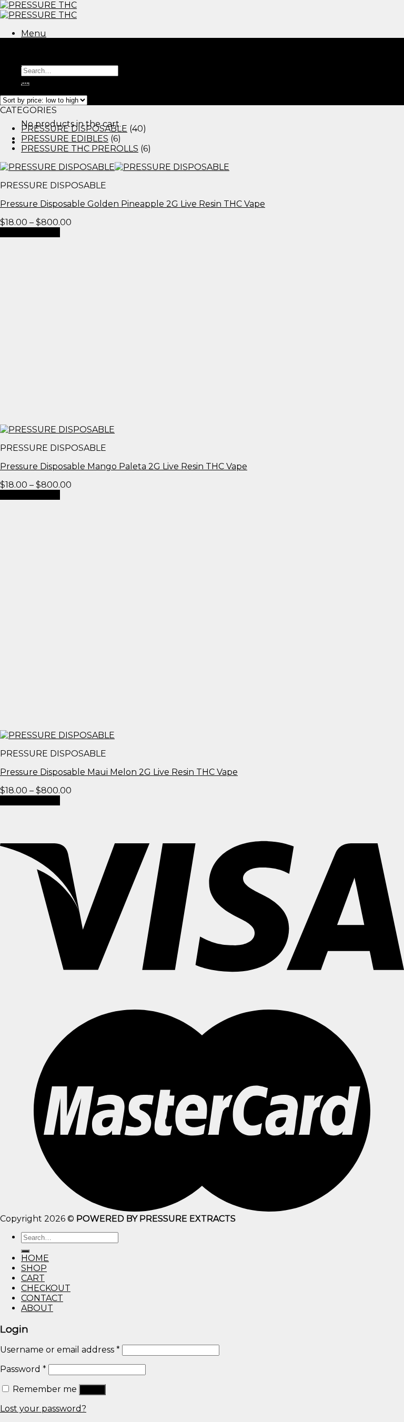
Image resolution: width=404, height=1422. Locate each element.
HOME (35, 1258)
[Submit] (25, 1251)
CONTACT (42, 1298)
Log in (92, 1390)
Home (13, 53)
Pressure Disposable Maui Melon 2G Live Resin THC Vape (119, 772)
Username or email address (60, 1350)
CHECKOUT (45, 1288)
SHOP (34, 1268)
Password (23, 1369)
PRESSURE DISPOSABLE (74, 129)
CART (33, 1278)
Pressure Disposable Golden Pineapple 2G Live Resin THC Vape (132, 204)
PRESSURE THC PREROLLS (79, 149)
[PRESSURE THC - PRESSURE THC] (38, 10)
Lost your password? (43, 1409)
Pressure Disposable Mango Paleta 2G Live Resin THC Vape (123, 466)
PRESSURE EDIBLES (64, 139)
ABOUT (37, 1308)
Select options (30, 232)
